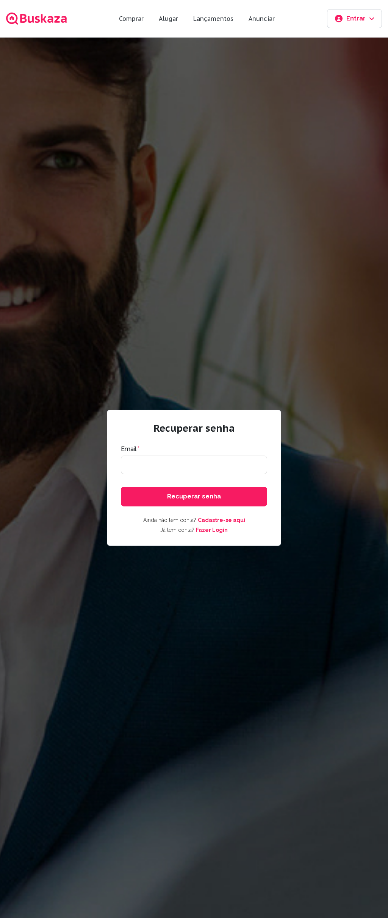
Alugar (168, 18)
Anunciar (262, 18)
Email (130, 449)
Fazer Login (212, 530)
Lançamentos (213, 18)
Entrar (356, 18)
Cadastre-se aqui (221, 520)
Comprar (131, 18)
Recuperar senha (194, 496)
